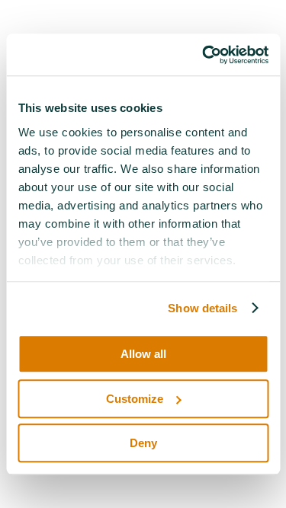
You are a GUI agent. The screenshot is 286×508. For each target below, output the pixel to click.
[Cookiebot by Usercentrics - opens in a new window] (203, 55)
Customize (134, 398)
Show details (202, 308)
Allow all (143, 353)
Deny (143, 442)
